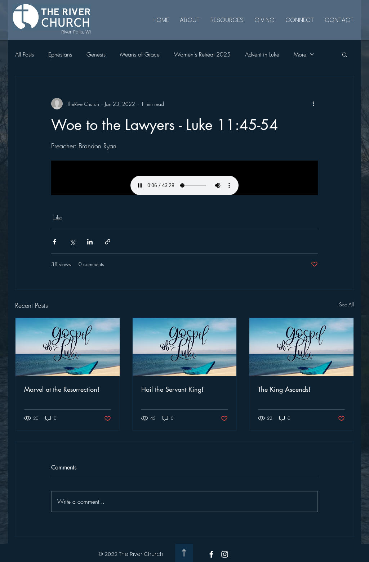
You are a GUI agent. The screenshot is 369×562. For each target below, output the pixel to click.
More (300, 54)
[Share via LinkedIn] (89, 241)
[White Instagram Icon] (224, 554)
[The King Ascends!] (301, 347)
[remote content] (184, 178)
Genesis (96, 54)
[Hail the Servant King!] (185, 347)
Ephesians (60, 54)
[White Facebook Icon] (211, 554)
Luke (57, 217)
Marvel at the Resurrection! (61, 389)
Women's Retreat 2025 (202, 54)
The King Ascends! (284, 389)
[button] (344, 54)
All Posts (24, 54)
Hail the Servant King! (172, 389)
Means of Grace (140, 54)
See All (346, 304)
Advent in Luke (262, 54)
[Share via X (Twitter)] (72, 241)
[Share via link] (107, 241)
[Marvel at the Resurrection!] (67, 347)
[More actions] (313, 103)
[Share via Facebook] (54, 241)
